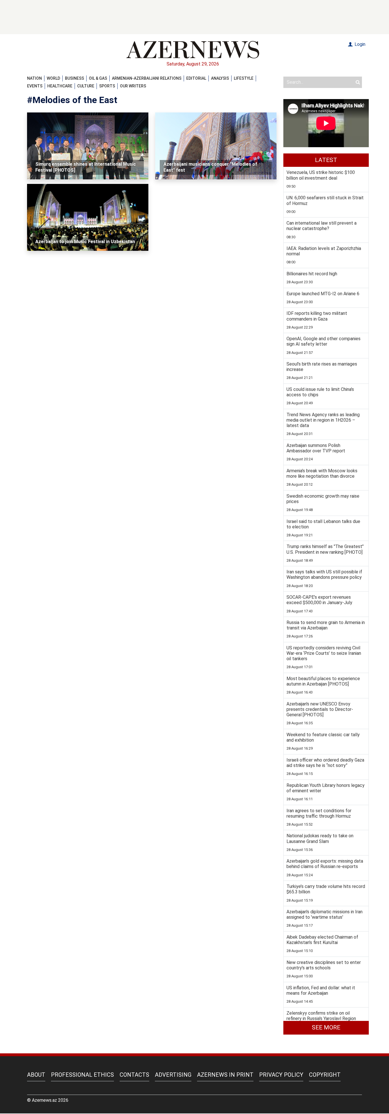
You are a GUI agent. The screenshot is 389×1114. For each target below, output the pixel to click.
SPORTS (107, 86)
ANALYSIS (220, 78)
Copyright (325, 1074)
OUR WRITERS (133, 86)
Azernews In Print (225, 1074)
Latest (326, 160)
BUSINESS (74, 78)
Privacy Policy (281, 1074)
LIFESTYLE (243, 78)
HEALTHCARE (59, 86)
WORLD (53, 78)
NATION (34, 78)
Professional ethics (82, 1074)
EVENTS (34, 86)
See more (326, 1027)
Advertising (173, 1074)
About (36, 1074)
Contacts (134, 1074)
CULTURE (85, 86)
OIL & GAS (98, 78)
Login (359, 44)
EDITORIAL (196, 78)
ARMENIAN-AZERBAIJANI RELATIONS (146, 78)
